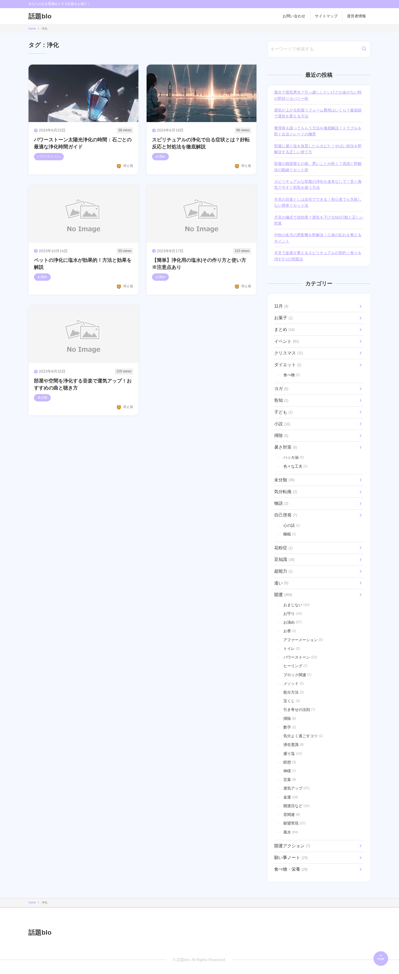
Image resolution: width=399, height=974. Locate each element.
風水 (290, 832)
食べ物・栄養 (291, 869)
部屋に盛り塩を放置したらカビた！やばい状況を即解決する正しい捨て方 (318, 149)
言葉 (289, 779)
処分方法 (293, 692)
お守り (292, 613)
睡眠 (289, 534)
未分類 (284, 480)
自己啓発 (285, 515)
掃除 (281, 435)
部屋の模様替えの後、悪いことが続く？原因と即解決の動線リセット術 (318, 166)
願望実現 (294, 823)
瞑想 (289, 762)
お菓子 (283, 317)
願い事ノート (291, 857)
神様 (289, 771)
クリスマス (288, 353)
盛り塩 (292, 753)
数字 (289, 727)
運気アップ (296, 788)
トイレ (291, 648)
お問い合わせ (294, 16)
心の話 (291, 525)
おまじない (296, 605)
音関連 (291, 814)
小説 (282, 423)
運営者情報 (356, 16)
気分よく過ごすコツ (303, 736)
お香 (289, 631)
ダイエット (287, 364)
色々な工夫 (295, 466)
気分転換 (285, 491)
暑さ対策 (285, 447)
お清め (292, 622)
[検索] (364, 49)
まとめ (284, 329)
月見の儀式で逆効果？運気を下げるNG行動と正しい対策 (318, 220)
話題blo (40, 16)
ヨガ (281, 388)
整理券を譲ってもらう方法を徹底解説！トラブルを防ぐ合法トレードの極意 (318, 131)
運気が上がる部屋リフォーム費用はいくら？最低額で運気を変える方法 (318, 113)
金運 (290, 797)
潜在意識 (293, 744)
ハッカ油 (293, 457)
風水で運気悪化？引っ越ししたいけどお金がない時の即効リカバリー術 (318, 95)
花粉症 (283, 547)
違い (281, 583)
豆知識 (284, 559)
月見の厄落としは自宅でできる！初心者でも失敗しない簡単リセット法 (318, 202)
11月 (281, 306)
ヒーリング (295, 666)
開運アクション (292, 846)
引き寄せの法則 (299, 709)
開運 (283, 594)
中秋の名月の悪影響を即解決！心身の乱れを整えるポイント (318, 238)
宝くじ (291, 701)
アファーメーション (303, 640)
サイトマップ (326, 16)
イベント (286, 341)
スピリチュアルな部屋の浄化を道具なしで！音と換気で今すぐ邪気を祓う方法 (318, 184)
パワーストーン (300, 657)
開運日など (296, 806)
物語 (281, 503)
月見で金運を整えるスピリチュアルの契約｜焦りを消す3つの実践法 (318, 256)
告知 (281, 400)
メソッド (293, 683)
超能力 (283, 571)
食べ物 (291, 375)
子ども (283, 412)
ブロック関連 (297, 675)
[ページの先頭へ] (380, 958)
